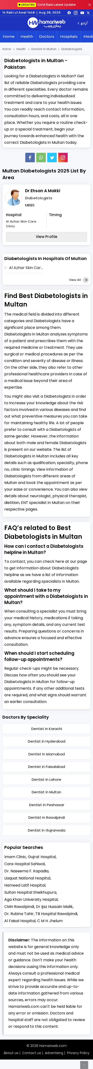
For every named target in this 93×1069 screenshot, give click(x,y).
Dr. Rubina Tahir (19, 913)
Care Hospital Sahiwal (24, 864)
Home (9, 36)
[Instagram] (75, 12)
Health (27, 36)
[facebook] (69, 12)
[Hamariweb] (46, 23)
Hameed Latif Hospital (24, 885)
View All (75, 280)
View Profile (46, 236)
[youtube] (82, 12)
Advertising (54, 1052)
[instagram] (63, 157)
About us (11, 1052)
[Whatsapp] (41, 157)
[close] (90, 5)
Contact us (31, 1052)
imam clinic (15, 857)
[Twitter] (52, 157)
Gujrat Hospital (42, 857)
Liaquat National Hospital (27, 878)
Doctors (46, 36)
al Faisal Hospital (20, 921)
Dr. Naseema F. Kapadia (26, 871)
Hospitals (69, 36)
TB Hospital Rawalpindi (56, 913)
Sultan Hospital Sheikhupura (30, 892)
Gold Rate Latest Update (48, 4)
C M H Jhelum (50, 921)
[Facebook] (30, 157)
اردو (84, 23)
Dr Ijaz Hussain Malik (54, 906)
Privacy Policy (78, 1052)
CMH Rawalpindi (19, 906)
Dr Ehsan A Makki (42, 191)
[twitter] (88, 12)
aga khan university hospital (31, 899)
